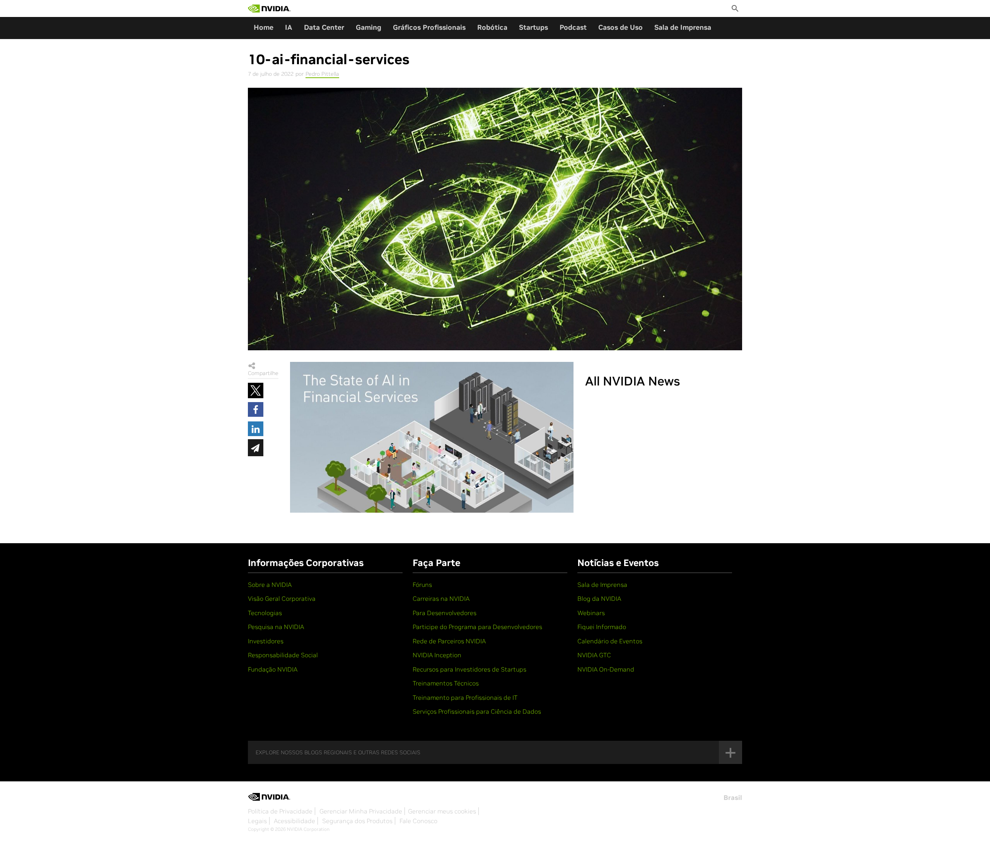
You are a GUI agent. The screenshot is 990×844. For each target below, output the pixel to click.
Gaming (368, 27)
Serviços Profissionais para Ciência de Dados (477, 711)
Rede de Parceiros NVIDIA (449, 641)
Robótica (492, 27)
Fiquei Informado (601, 627)
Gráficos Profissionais (429, 27)
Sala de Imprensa (682, 27)
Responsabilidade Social (283, 655)
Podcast (573, 27)
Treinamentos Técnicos (446, 683)
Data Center (324, 27)
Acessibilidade (294, 821)
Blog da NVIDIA (599, 598)
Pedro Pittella (322, 73)
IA (288, 27)
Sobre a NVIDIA (270, 584)
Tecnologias (265, 613)
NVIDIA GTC (594, 655)
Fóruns (422, 584)
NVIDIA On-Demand (605, 669)
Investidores (265, 641)
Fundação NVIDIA (272, 669)
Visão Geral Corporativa (282, 598)
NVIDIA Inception (437, 655)
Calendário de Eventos (609, 641)
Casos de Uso (620, 27)
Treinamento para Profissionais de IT (465, 697)
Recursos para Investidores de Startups (469, 669)
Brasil (733, 797)
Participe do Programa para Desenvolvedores (477, 627)
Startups (533, 27)
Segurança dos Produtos (357, 821)
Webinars (591, 613)
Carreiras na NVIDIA (441, 598)
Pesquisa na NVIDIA (276, 627)
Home (263, 27)
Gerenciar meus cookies (442, 811)
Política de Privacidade (280, 811)
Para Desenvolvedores (444, 613)
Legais (257, 821)
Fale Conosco (418, 821)
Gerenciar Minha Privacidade (360, 811)
